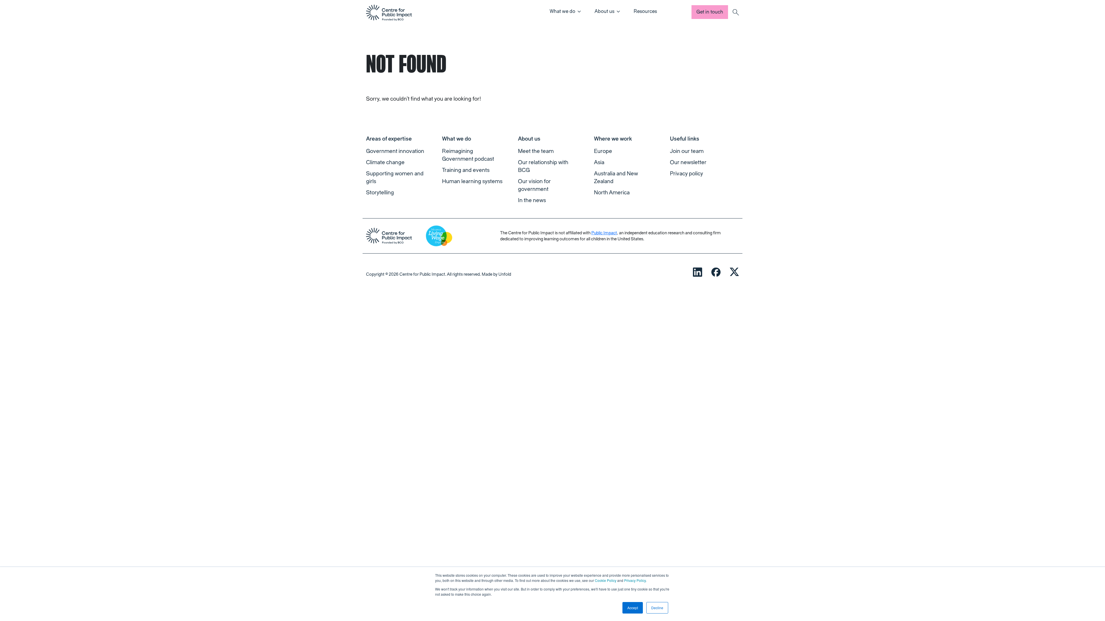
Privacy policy (686, 173)
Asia (599, 162)
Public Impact (604, 233)
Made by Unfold (496, 274)
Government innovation (395, 151)
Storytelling (380, 192)
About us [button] (604, 11)
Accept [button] (632, 607)
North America (612, 192)
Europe (603, 151)
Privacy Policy (635, 580)
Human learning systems (472, 181)
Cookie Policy (605, 580)
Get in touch (709, 12)
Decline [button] (657, 607)
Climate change (385, 162)
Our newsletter (688, 162)
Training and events (465, 170)
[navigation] (389, 13)
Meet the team (536, 151)
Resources (645, 11)
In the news (532, 200)
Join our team (687, 151)
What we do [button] (562, 11)
